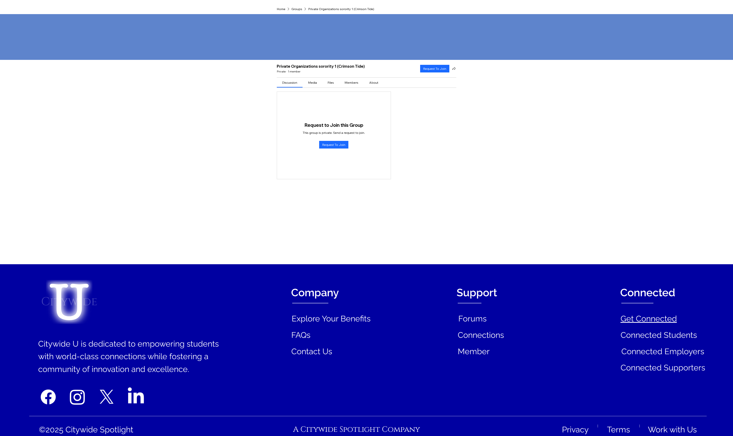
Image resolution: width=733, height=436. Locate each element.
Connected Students (659, 335)
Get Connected (649, 318)
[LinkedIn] (136, 397)
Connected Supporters (663, 367)
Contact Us (311, 351)
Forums (472, 318)
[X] (107, 397)
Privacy (575, 429)
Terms (618, 429)
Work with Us (672, 429)
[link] (289, 82)
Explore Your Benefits (331, 318)
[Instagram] (77, 397)
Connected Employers (662, 351)
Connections (481, 335)
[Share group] (454, 68)
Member (474, 351)
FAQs (300, 335)
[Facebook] (48, 397)
